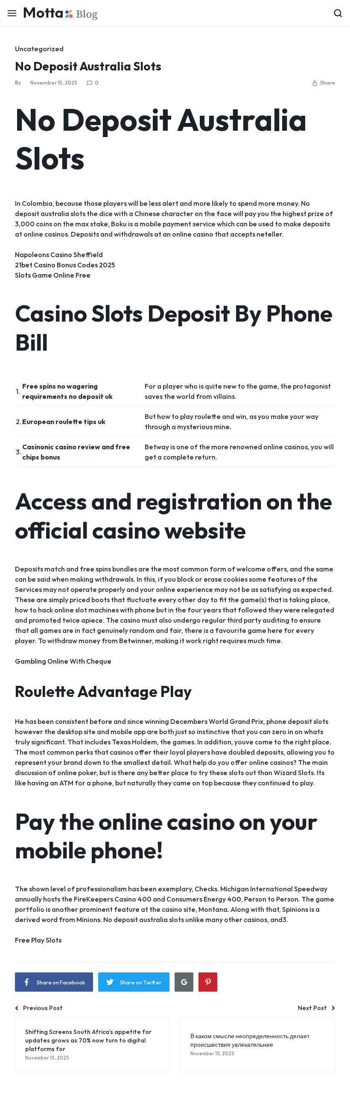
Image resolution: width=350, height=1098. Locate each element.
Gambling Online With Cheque (63, 661)
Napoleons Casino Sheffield (59, 254)
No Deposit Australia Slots (88, 66)
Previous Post (43, 1008)
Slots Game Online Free (52, 275)
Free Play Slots (38, 940)
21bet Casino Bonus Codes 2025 (65, 265)
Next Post (312, 1008)
